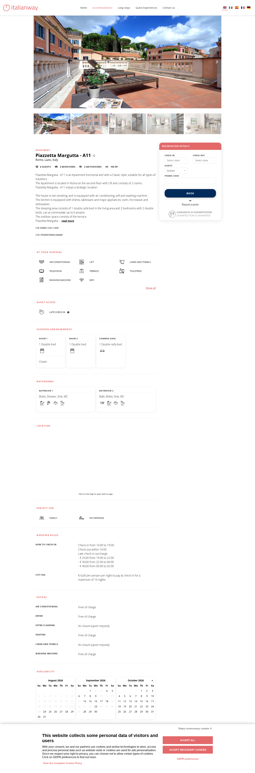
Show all (151, 288)
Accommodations (102, 7)
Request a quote (190, 204)
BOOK (190, 193)
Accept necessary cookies (187, 749)
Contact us (169, 7)
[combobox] (176, 171)
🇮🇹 (230, 8)
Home (83, 7)
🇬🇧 (225, 7)
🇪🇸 (237, 8)
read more (68, 220)
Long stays (124, 7)
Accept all (187, 740)
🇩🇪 (248, 8)
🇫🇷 (243, 8)
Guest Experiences (146, 7)
